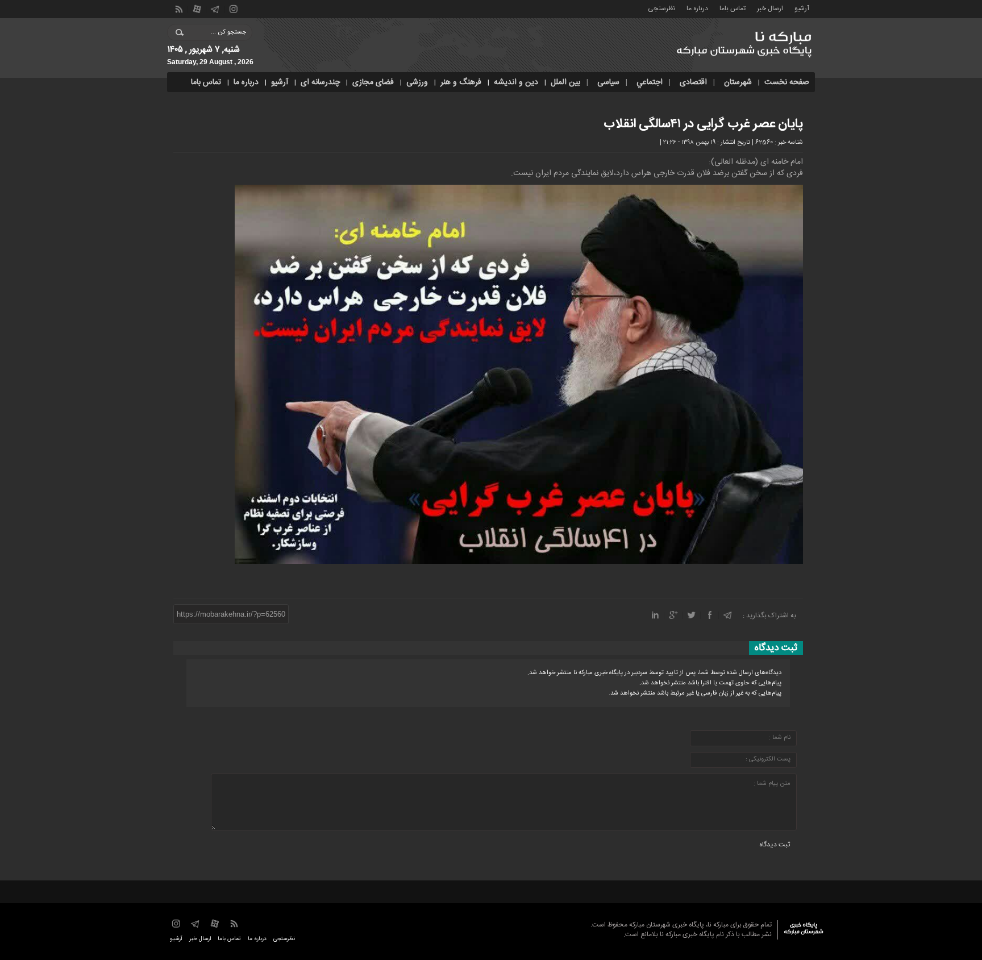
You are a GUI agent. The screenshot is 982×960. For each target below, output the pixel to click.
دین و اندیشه (516, 82)
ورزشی (417, 82)
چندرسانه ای (320, 82)
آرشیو (801, 8)
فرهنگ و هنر (460, 82)
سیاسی (608, 82)
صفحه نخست (786, 82)
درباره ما (697, 8)
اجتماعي (649, 82)
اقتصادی (693, 82)
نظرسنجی (661, 8)
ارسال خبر (770, 8)
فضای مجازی (373, 82)
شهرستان (738, 82)
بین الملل (565, 82)
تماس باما (732, 8)
